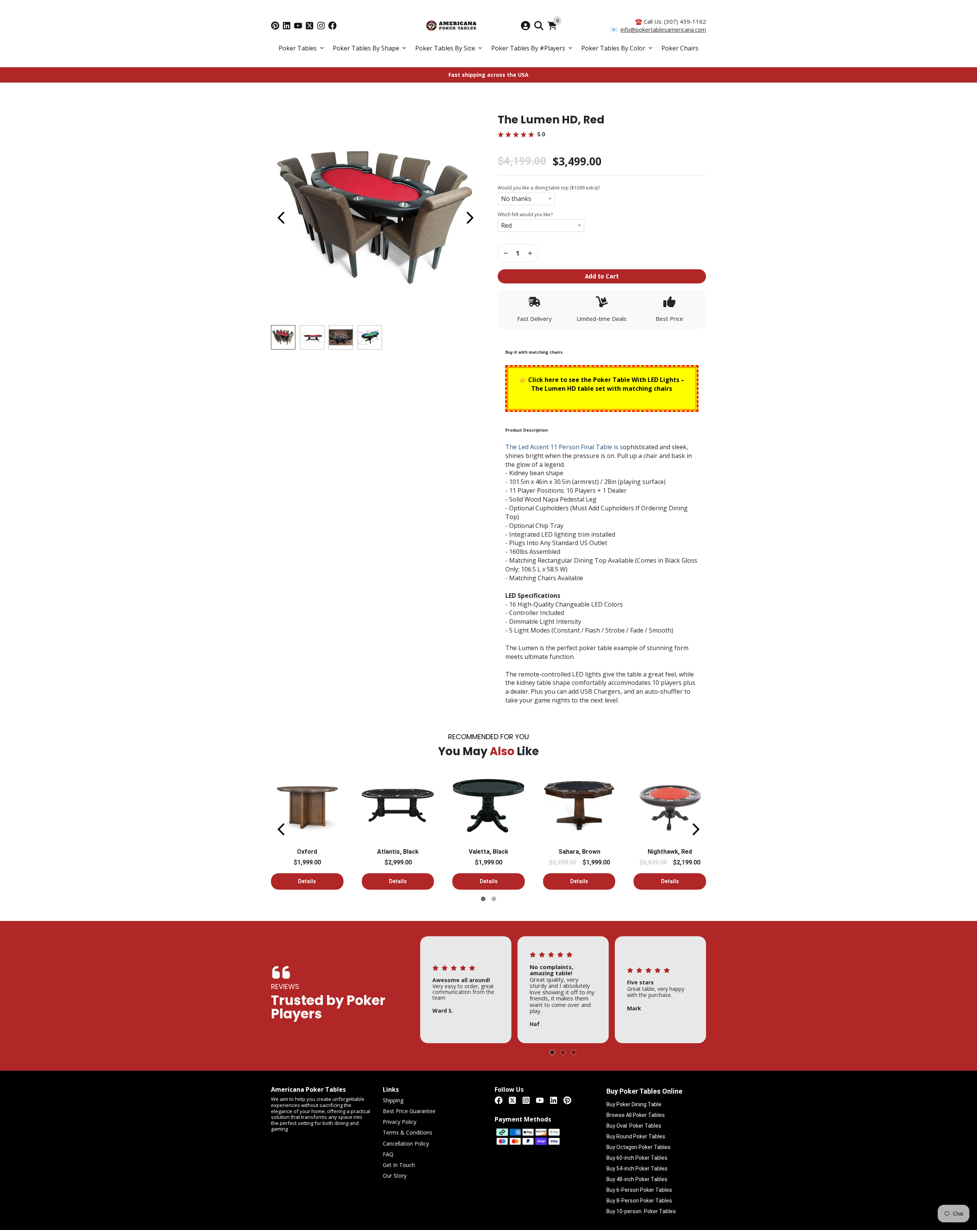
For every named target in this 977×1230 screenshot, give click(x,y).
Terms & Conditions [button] (407, 1133)
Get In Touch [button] (399, 1165)
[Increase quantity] (506, 253)
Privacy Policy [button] (399, 1122)
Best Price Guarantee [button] (409, 1111)
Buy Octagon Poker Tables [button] (638, 1147)
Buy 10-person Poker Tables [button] (641, 1211)
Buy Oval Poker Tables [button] (633, 1126)
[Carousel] (375, 217)
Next (469, 217)
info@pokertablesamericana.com (663, 29)
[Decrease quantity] (530, 253)
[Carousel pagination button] (283, 337)
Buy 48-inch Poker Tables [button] (636, 1179)
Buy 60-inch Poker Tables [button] (636, 1158)
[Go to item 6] (494, 899)
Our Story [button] (394, 1176)
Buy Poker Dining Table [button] (633, 1104)
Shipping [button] (393, 1100)
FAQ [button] (388, 1154)
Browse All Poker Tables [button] (635, 1115)
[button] (301, 48)
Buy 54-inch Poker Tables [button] (636, 1168)
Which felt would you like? (525, 214)
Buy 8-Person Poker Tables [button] (639, 1201)
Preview (280, 217)
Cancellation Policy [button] (406, 1144)
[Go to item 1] (483, 899)
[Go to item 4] (563, 1052)
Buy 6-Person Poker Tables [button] (639, 1190)
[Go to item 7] (573, 1052)
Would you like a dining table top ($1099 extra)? (549, 187)
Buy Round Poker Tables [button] (635, 1136)
